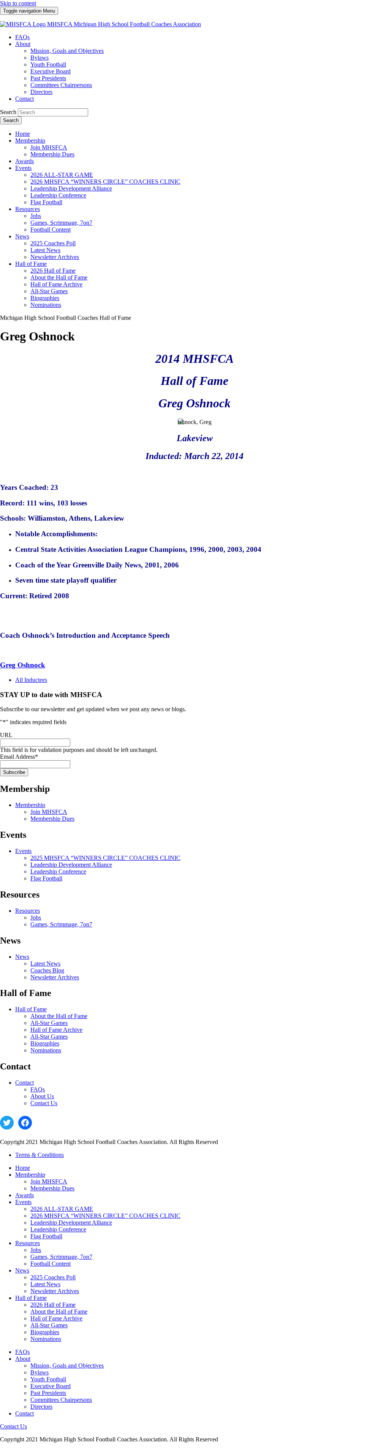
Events (23, 851)
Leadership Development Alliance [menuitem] (71, 188)
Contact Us (43, 1103)
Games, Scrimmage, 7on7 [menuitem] (61, 222)
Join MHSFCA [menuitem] (48, 147)
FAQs (37, 1089)
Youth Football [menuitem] (48, 64)
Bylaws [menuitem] (39, 57)
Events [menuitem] (23, 168)
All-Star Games (49, 1023)
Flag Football (46, 878)
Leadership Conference (58, 871)
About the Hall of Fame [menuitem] (58, 277)
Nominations (45, 1050)
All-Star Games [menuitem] (49, 291)
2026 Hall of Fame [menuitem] (53, 270)
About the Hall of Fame (58, 1016)
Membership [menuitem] (30, 140)
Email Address (19, 756)
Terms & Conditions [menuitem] (39, 1155)
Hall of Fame (31, 1009)
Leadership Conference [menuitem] (58, 195)
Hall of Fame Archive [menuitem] (56, 284)
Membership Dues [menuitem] (52, 154)
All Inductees (31, 680)
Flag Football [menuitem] (46, 202)
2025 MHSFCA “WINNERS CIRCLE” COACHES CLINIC (105, 858)
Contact (24, 1082)
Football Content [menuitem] (50, 229)
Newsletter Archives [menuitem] (54, 257)
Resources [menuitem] (27, 209)
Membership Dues (52, 818)
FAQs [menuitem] (22, 37)
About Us (42, 1096)
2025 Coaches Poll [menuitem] (53, 243)
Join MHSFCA (48, 812)
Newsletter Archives (54, 977)
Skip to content (18, 3)
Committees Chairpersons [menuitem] (61, 85)
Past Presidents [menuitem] (48, 78)
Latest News (45, 963)
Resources (27, 910)
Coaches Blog (47, 970)
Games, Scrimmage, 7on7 (61, 924)
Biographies (44, 1043)
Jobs (35, 917)
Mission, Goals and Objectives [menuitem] (67, 51)
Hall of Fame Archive (56, 1029)
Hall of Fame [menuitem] (31, 264)
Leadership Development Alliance (71, 864)
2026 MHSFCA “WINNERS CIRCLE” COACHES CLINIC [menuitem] (105, 181)
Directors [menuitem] (41, 92)
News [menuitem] (22, 236)
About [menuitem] (22, 44)
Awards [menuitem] (24, 161)
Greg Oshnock (22, 665)
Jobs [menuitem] (35, 216)
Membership (30, 805)
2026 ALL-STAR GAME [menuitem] (61, 175)
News (22, 956)
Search (8, 112)
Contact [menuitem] (24, 98)
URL (6, 735)
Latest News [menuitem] (45, 250)
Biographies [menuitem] (44, 298)
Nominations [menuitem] (45, 305)
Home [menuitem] (22, 133)
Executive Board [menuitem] (50, 71)
